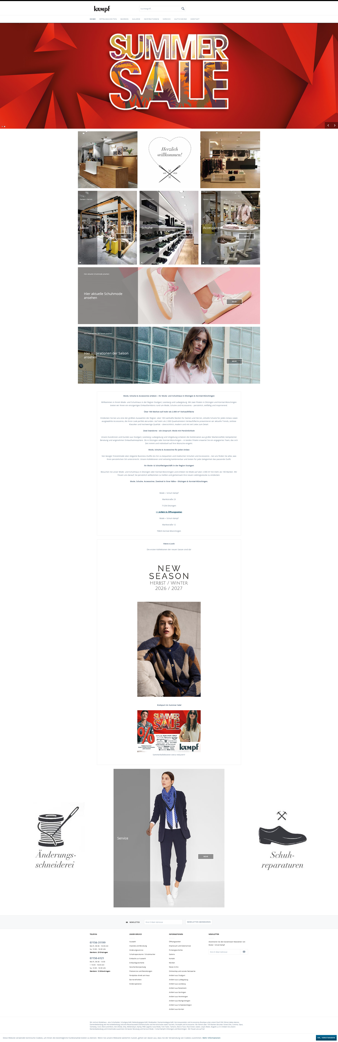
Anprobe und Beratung (138, 946)
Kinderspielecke (135, 984)
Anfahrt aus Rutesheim (177, 988)
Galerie (172, 954)
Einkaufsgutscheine (136, 963)
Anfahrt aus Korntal (176, 1009)
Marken (172, 963)
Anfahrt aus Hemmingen (178, 996)
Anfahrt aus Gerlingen (177, 992)
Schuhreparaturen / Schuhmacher (142, 954)
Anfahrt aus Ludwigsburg (178, 980)
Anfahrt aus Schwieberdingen (180, 1005)
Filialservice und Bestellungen (140, 971)
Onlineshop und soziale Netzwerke (182, 971)
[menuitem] (162, 8)
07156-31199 (97, 942)
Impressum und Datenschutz (180, 946)
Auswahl (132, 942)
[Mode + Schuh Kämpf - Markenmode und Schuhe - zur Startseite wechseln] (102, 9)
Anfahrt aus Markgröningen (179, 1001)
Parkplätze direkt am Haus (139, 975)
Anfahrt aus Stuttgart (177, 975)
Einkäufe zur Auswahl (137, 958)
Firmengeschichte (176, 950)
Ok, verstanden (326, 1038)
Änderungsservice (136, 950)
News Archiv (174, 967)
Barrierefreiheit (135, 980)
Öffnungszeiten (175, 942)
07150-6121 (97, 958)
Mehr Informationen (211, 1038)
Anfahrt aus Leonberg (177, 984)
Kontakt (172, 958)
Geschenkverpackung (137, 967)
